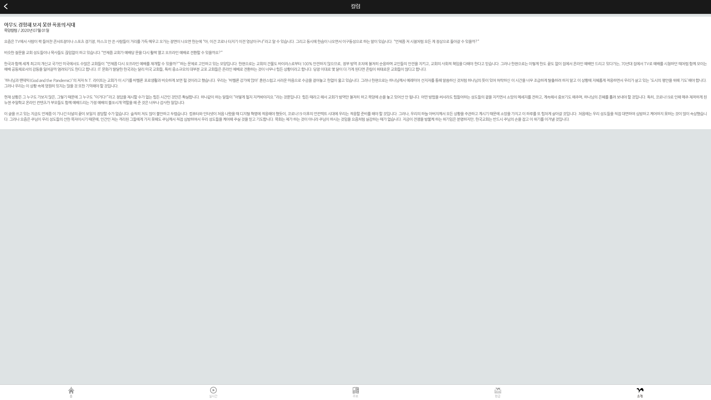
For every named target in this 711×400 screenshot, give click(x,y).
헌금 (497, 396)
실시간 (213, 396)
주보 (355, 396)
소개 (640, 396)
